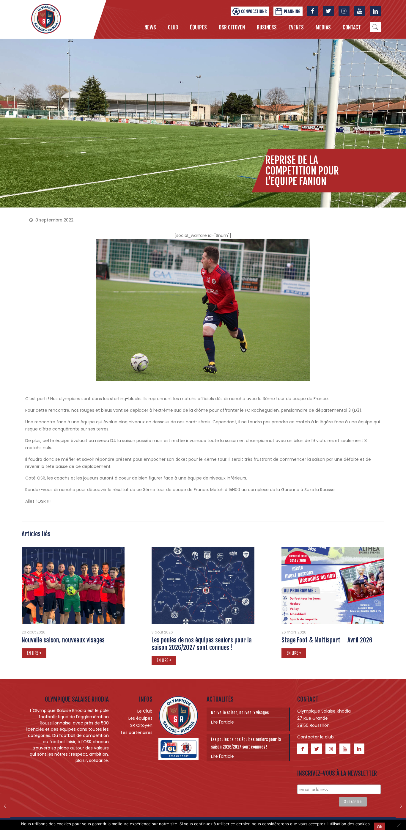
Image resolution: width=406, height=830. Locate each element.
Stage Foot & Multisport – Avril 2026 (326, 640)
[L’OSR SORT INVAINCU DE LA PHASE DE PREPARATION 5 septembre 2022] (5, 806)
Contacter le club (315, 737)
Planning (292, 11)
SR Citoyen (141, 725)
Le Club (144, 711)
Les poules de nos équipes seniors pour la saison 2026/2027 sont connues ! (202, 643)
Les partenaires (136, 732)
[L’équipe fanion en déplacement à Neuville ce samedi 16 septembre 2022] (401, 806)
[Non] (399, 825)
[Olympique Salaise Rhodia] (46, 18)
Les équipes (140, 718)
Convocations (254, 11)
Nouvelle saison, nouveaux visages (63, 640)
